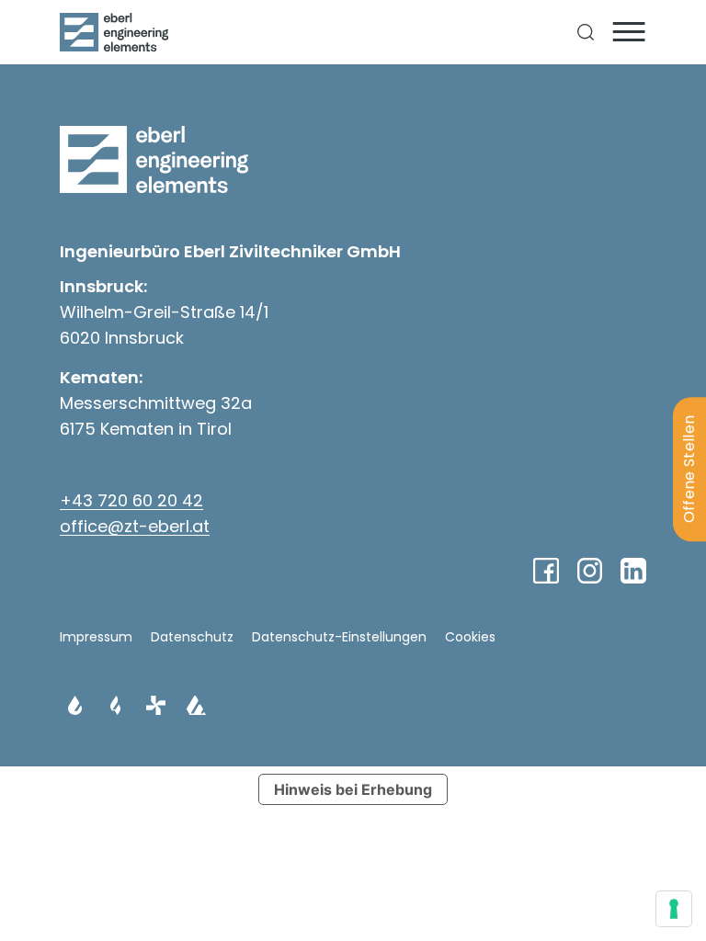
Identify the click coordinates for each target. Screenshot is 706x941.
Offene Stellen (689, 469)
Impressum (96, 636)
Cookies (470, 636)
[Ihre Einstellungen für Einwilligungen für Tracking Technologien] (673, 908)
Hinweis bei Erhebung (353, 789)
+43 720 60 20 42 (131, 500)
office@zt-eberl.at (135, 526)
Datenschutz (192, 636)
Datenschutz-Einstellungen (339, 636)
